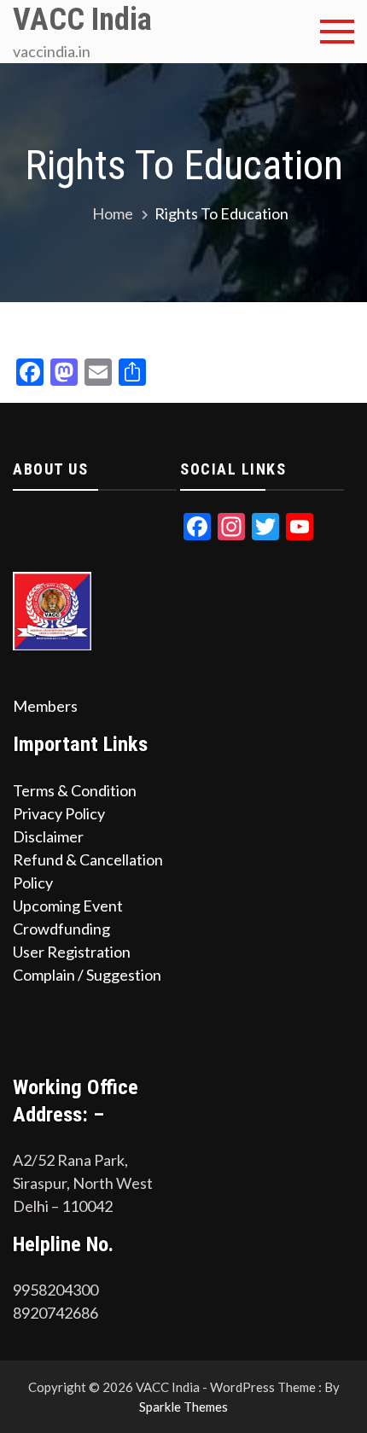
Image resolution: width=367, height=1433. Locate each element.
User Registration (72, 951)
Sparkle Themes (183, 1406)
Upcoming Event (68, 905)
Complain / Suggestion (87, 974)
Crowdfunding (61, 928)
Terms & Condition (75, 790)
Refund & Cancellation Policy (88, 871)
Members (45, 705)
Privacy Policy (59, 813)
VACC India (82, 20)
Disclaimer (48, 836)
